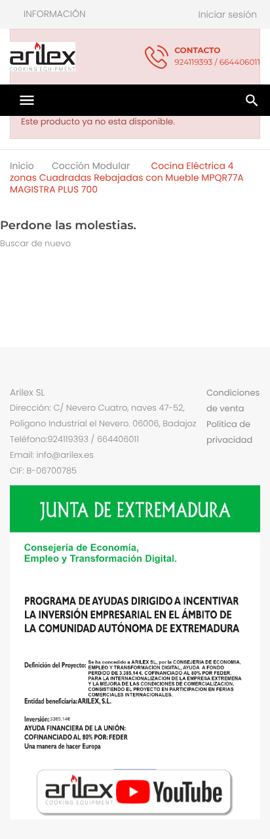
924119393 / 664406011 (217, 56)
